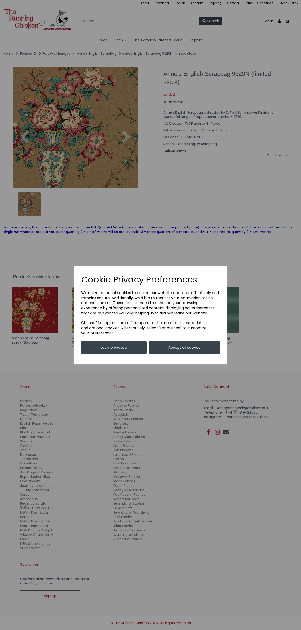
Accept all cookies (184, 347)
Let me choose (114, 347)
